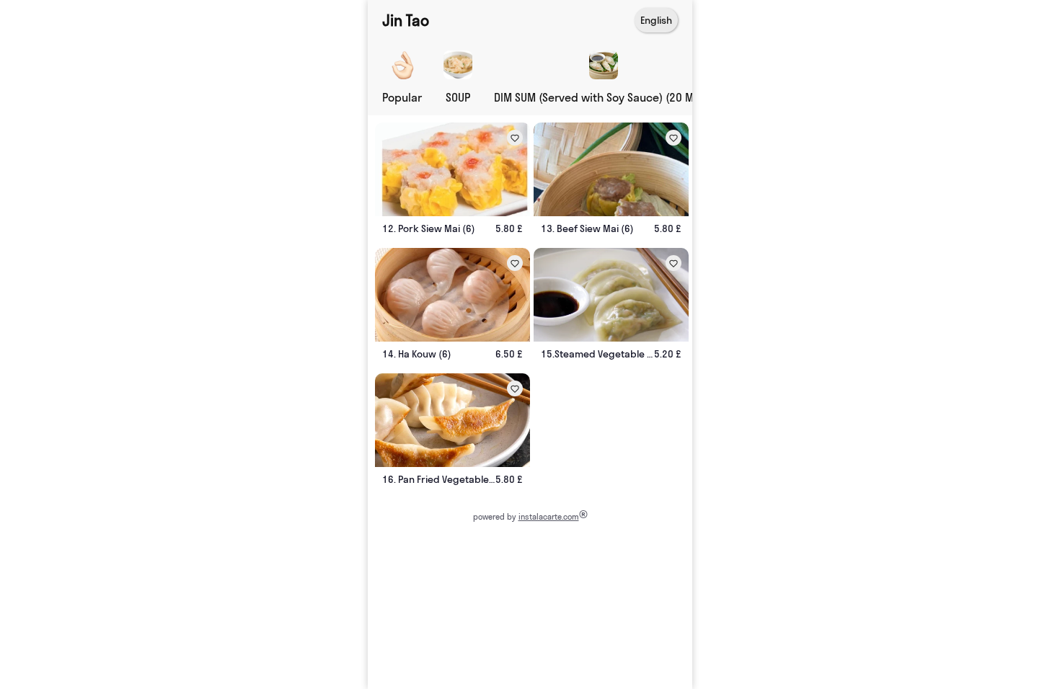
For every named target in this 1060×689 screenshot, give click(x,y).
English (656, 20)
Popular (402, 97)
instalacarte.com (548, 517)
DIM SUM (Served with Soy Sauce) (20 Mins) (603, 97)
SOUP (458, 97)
